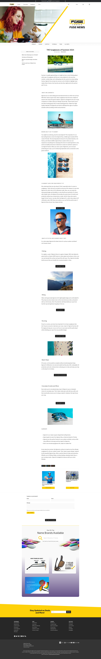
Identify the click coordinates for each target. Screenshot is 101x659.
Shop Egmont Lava (60, 403)
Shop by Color (16, 624)
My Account (52, 622)
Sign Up (68, 611)
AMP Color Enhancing (36, 625)
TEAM (60, 44)
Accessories (16, 630)
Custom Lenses (55, 541)
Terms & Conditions (54, 630)
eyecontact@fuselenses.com (28, 645)
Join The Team (71, 625)
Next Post (72, 487)
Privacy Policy (52, 627)
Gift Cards (16, 631)
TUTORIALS (54, 44)
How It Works (34, 627)
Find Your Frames (35, 630)
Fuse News (71, 624)
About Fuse (71, 622)
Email (52, 498)
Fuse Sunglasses (17, 628)
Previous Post (48, 487)
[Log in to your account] (83, 4)
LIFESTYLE (47, 44)
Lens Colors (34, 624)
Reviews (70, 627)
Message (28, 502)
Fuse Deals (71, 628)
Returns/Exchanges (54, 625)
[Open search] (68, 4)
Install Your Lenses (35, 628)
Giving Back (71, 630)
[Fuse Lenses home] (12, 4)
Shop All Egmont (60, 208)
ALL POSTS (67, 44)
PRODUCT (34, 44)
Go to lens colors (31, 588)
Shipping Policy (53, 628)
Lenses (18, 4)
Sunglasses (32, 4)
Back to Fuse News (51, 520)
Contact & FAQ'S (53, 624)
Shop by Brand (16, 622)
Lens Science (34, 622)
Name (28, 498)
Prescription (25, 4)
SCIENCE (40, 44)
